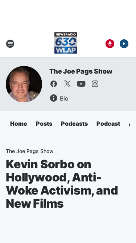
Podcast (108, 123)
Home (18, 123)
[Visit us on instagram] (95, 83)
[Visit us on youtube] (81, 83)
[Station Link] (66, 43)
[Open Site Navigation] (10, 43)
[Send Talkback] (110, 43)
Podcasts (74, 123)
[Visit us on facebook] (53, 83)
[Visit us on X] (67, 83)
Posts (44, 123)
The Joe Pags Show (80, 71)
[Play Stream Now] (124, 43)
